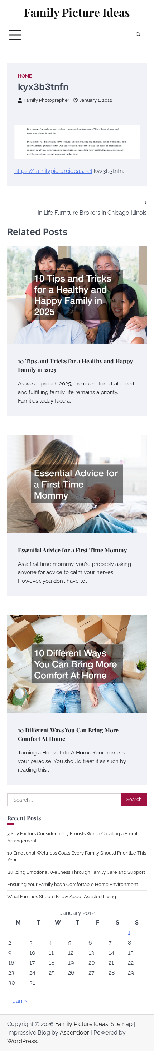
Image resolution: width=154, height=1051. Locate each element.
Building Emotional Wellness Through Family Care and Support (76, 872)
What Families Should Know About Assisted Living (61, 896)
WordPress (22, 1041)
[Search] (138, 35)
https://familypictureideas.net (53, 171)
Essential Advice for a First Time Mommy (72, 550)
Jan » (20, 1000)
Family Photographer (46, 100)
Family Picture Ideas (77, 12)
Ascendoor (74, 1032)
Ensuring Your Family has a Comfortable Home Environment (72, 884)
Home (25, 76)
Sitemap (122, 1024)
